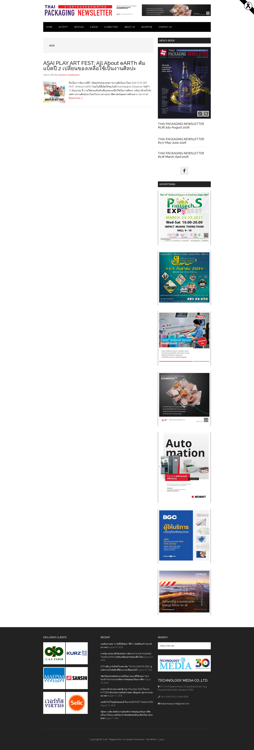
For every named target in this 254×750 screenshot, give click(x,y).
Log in (161, 739)
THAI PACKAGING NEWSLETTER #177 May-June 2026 (181, 140)
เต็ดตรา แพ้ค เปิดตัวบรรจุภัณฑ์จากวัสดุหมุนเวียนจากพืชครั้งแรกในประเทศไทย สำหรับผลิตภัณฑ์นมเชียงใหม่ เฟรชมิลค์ (127, 715)
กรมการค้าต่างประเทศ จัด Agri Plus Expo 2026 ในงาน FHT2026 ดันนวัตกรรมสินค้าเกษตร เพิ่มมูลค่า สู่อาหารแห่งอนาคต (127, 692)
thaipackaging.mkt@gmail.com (174, 703)
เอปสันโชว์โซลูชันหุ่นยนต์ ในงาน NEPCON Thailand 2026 (127, 702)
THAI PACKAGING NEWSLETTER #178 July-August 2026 (181, 125)
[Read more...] (75, 98)
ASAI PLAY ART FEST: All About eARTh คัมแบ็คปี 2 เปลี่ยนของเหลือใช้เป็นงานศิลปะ (94, 65)
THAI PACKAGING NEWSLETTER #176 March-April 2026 (181, 155)
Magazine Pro (115, 739)
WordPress (151, 739)
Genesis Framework (135, 739)
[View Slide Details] (163, 10)
